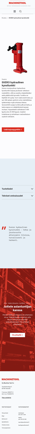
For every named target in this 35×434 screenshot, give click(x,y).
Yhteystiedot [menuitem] (5, 413)
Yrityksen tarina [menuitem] (5, 425)
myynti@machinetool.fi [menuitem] (23, 422)
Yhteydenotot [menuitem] (23, 407)
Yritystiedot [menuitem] (6, 407)
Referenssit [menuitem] (4, 419)
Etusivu (4, 18)
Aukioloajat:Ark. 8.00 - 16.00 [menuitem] (22, 413)
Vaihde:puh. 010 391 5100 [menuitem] (22, 418)
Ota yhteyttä (16, 335)
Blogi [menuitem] (3, 416)
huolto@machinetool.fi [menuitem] (23, 425)
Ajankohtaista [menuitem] (5, 422)
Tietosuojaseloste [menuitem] (6, 428)
